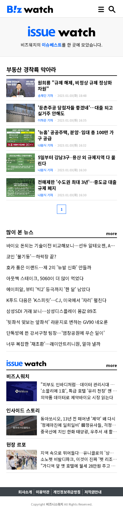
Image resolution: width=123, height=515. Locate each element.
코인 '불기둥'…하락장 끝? (31, 256)
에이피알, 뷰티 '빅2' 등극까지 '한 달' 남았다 (48, 289)
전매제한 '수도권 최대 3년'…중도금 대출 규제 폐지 (77, 184)
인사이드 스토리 (23, 410)
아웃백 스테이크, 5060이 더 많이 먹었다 (45, 278)
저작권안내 (93, 492)
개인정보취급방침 (67, 492)
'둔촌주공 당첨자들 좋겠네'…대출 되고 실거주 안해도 (75, 110)
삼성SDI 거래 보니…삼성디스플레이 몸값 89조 (51, 311)
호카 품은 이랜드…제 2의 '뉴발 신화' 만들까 (48, 267)
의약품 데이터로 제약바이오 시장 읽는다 (77, 397)
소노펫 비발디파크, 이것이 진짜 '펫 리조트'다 (81, 459)
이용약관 (42, 492)
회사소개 (25, 492)
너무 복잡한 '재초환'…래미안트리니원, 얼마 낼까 (53, 343)
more (111, 233)
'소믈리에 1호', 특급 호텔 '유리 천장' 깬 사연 (81, 391)
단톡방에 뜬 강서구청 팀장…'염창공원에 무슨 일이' (55, 332)
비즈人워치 (17, 376)
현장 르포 (16, 444)
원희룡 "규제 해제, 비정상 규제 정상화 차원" (75, 85)
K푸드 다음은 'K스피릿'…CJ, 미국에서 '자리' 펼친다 (56, 300)
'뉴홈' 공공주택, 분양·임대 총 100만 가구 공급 (76, 135)
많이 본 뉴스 (19, 232)
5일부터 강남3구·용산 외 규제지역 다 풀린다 (77, 160)
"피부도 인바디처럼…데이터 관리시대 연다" (80, 384)
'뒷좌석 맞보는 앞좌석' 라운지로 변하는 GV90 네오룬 (57, 321)
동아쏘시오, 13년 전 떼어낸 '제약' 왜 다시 (78, 419)
